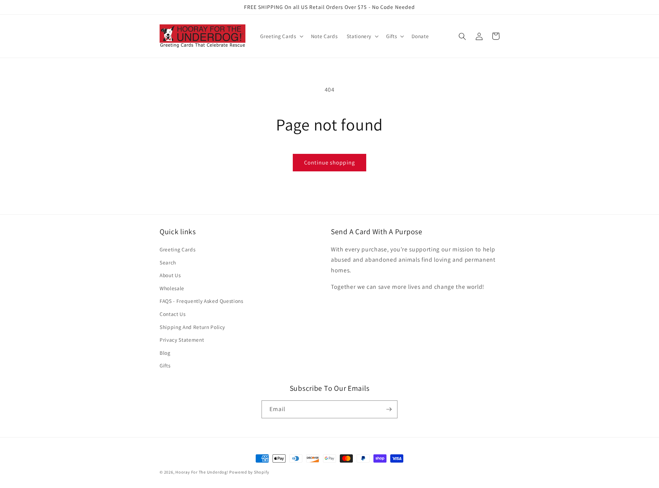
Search (168, 262)
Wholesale (172, 288)
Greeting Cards (177, 249)
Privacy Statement (182, 339)
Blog (165, 352)
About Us (170, 275)
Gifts (165, 365)
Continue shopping (329, 162)
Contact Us (173, 313)
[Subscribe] (389, 409)
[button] (281, 36)
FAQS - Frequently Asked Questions (201, 300)
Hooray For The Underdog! (201, 472)
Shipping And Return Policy (192, 327)
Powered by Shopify (249, 472)
